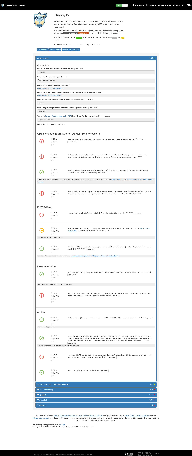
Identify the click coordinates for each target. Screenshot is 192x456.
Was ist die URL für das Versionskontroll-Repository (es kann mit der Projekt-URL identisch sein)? (70, 92)
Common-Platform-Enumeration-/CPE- (58, 116)
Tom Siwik (61, 425)
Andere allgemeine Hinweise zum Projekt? (51, 124)
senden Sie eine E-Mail (82, 454)
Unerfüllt (54, 142)
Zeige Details (59, 27)
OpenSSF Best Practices (15, 5)
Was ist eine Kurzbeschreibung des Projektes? (52, 77)
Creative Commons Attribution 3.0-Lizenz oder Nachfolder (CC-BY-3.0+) (78, 416)
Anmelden (179, 5)
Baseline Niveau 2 (83, 44)
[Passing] (79, 37)
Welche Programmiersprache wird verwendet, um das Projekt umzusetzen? (62, 108)
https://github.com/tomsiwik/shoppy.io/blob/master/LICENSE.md (95, 256)
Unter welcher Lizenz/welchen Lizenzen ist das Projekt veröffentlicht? (60, 99)
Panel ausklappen (42, 49)
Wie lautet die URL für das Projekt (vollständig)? (53, 85)
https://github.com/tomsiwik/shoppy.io (50, 88)
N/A (54, 278)
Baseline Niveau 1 (71, 44)
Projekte (152, 5)
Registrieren (165, 5)
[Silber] (114, 37)
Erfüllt (54, 139)
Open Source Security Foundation (137, 416)
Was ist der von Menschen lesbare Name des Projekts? (55, 69)
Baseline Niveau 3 (95, 44)
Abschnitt (138, 5)
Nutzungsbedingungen (41, 418)
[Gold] (122, 37)
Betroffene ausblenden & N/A (71, 49)
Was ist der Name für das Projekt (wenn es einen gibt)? (69, 116)
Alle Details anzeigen (55, 49)
